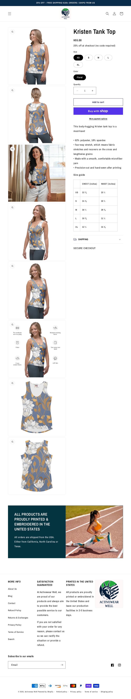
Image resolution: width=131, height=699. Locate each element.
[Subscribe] (61, 665)
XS (78, 57)
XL (78, 64)
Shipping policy (107, 692)
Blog (10, 596)
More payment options (98, 118)
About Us (12, 588)
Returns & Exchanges (18, 617)
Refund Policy (14, 610)
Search (11, 639)
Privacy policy (75, 692)
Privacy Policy (14, 624)
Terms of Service (16, 632)
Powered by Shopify (45, 692)
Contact (11, 603)
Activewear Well (31, 692)
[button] (9, 13)
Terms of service (91, 692)
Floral (80, 77)
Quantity (77, 84)
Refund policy (61, 692)
